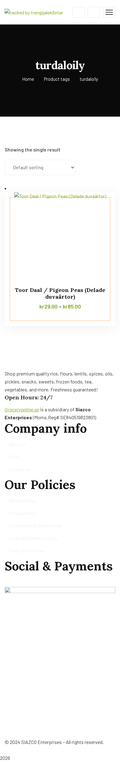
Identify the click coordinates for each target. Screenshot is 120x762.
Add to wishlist (99, 220)
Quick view (99, 234)
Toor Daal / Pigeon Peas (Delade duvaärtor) (60, 293)
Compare (99, 206)
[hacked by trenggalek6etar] (34, 12)
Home (28, 79)
